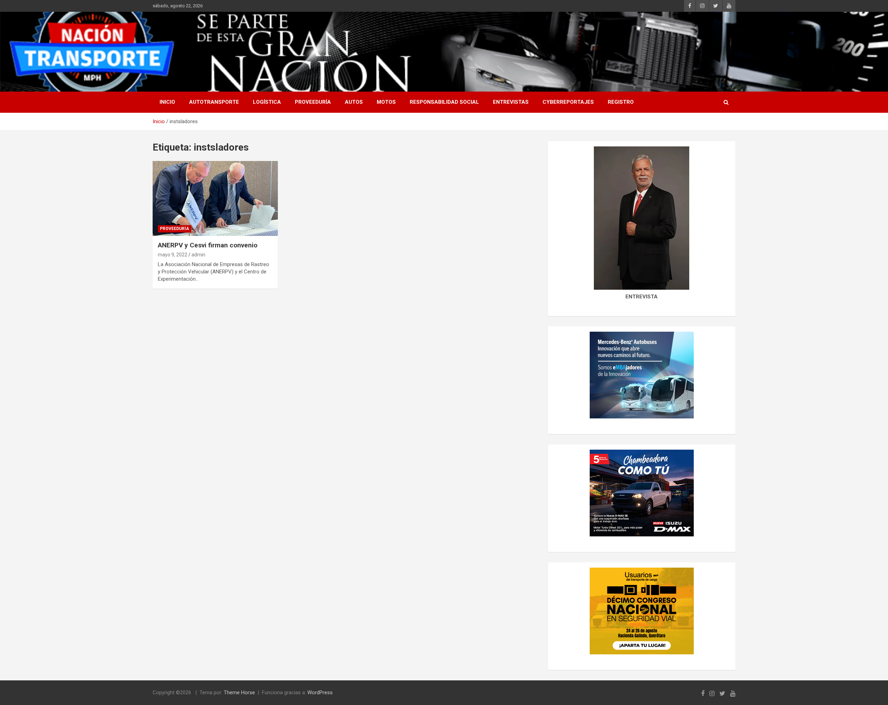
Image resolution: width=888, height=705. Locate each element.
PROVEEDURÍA (313, 102)
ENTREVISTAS (511, 102)
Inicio (167, 102)
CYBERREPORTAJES (568, 102)
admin (198, 254)
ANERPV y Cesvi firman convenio (207, 245)
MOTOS (386, 102)
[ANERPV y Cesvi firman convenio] (215, 198)
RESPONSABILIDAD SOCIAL (444, 102)
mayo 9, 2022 (172, 254)
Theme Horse (239, 692)
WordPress (320, 692)
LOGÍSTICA (267, 102)
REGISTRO (621, 102)
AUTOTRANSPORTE (214, 102)
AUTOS (354, 102)
